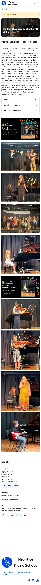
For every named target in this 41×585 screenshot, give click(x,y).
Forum (16, 574)
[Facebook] (3, 515)
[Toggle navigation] (38, 3)
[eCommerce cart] (34, 3)
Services (27, 572)
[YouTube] (37, 581)
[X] (7, 515)
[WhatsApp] (16, 515)
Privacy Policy (8, 574)
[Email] (25, 515)
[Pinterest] (20, 515)
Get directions (11, 485)
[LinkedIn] (12, 515)
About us (12, 572)
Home (5, 572)
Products (19, 572)
